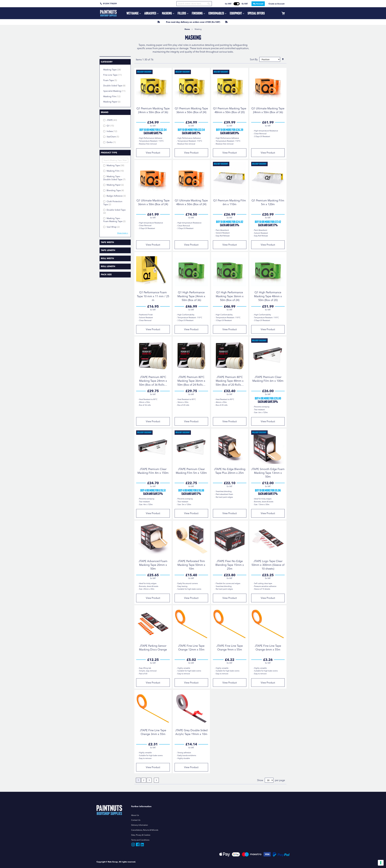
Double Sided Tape (115, 85)
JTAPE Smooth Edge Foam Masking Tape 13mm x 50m (268, 472)
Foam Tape (112, 80)
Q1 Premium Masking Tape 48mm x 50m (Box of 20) (229, 110)
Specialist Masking (115, 90)
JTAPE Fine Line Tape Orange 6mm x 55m (268, 647)
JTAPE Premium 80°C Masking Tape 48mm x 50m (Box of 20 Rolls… (230, 380)
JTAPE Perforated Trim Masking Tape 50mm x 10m (191, 564)
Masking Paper (114, 101)
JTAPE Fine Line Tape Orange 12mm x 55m (191, 647)
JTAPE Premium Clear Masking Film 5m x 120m (191, 471)
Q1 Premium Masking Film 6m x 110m (229, 202)
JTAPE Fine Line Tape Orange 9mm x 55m (229, 647)
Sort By (254, 59)
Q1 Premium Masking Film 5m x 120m (268, 202)
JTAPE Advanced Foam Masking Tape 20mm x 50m (153, 564)
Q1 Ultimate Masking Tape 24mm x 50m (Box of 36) (267, 110)
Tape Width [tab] (107, 242)
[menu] (195, 13)
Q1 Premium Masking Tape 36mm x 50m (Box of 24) (191, 110)
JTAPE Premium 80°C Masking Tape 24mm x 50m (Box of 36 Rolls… (153, 380)
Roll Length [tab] (108, 266)
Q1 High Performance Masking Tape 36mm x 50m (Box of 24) (230, 296)
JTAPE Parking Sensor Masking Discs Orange (153, 647)
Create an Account (276, 4)
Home (187, 29)
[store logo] (108, 13)
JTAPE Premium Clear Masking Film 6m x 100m (267, 378)
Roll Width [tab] (107, 258)
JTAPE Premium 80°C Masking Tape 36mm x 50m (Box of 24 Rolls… (191, 380)
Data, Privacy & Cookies (140, 835)
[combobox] (194, 3)
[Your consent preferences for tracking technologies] (381, 863)
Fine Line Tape (115, 74)
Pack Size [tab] (106, 274)
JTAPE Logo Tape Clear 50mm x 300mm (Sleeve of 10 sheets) (268, 564)
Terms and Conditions (140, 840)
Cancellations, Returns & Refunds (144, 830)
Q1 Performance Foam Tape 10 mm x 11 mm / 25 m (153, 296)
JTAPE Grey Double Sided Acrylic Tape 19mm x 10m (191, 732)
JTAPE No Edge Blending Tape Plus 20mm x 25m (229, 471)
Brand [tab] (104, 112)
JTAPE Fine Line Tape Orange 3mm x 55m (153, 732)
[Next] (156, 780)
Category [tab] (106, 61)
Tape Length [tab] (108, 250)
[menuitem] (133, 13)
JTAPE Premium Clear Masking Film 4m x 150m (153, 471)
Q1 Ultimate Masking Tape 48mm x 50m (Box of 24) (191, 202)
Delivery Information (139, 825)
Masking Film (114, 96)
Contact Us (135, 820)
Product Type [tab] (109, 152)
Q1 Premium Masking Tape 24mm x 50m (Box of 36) (153, 110)
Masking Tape (114, 69)
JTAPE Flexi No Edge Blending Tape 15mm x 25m (229, 564)
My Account (258, 4)
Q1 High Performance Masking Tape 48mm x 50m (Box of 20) (268, 296)
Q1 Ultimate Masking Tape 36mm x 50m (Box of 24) (152, 202)
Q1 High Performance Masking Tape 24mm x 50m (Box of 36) (191, 296)
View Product (153, 152)
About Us (135, 815)
